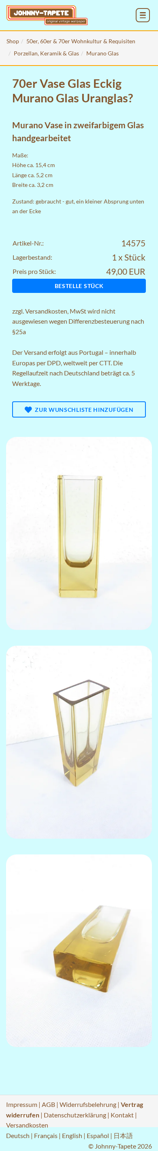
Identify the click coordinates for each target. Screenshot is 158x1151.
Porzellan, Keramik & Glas (46, 53)
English (72, 1135)
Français (46, 1135)
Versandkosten (46, 311)
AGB (48, 1104)
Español (98, 1135)
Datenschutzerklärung (75, 1115)
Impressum (21, 1104)
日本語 (123, 1135)
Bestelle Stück (79, 285)
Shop (12, 41)
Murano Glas (102, 53)
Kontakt (122, 1115)
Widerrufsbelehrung (88, 1104)
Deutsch (18, 1135)
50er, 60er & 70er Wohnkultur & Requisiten (80, 41)
